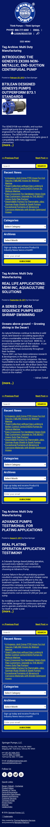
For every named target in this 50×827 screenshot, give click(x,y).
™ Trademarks (7, 816)
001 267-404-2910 (12, 753)
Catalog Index (7, 807)
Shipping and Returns (10, 796)
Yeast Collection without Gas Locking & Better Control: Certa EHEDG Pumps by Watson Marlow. (24, 188)
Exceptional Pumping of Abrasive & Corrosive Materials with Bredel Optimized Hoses (25, 209)
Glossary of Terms (9, 790)
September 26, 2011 (18, 300)
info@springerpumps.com (17, 761)
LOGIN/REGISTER (23, 33)
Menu (27, 41)
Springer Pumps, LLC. (16, 813)
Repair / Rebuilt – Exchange (12, 786)
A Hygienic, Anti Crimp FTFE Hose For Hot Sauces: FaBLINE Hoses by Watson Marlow (25, 181)
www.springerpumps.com (12, 763)
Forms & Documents (9, 792)
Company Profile (8, 801)
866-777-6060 (22, 30)
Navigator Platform (22, 822)
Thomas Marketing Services (24, 820)
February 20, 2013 (17, 78)
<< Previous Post (10, 158)
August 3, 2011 (16, 538)
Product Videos (8, 788)
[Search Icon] (37, 33)
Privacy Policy (7, 803)
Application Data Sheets (11, 794)
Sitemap (5, 805)
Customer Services (9, 799)
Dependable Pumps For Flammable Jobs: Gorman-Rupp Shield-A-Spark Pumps (24, 203)
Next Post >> (42, 158)
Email (36, 30)
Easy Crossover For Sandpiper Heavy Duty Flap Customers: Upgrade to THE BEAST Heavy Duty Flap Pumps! (25, 196)
